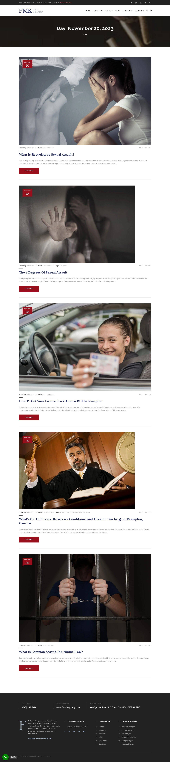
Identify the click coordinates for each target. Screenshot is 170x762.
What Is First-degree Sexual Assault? (46, 154)
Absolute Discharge (67, 512)
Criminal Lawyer (48, 512)
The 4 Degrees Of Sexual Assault (43, 272)
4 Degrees (63, 266)
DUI (44, 394)
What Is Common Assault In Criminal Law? (51, 652)
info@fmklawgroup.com (49, 2)
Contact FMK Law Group (38, 738)
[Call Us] (5, 757)
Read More (29, 171)
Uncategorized (48, 645)
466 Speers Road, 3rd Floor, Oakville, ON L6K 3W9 (115, 707)
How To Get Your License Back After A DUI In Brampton (60, 401)
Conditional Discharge (82, 512)
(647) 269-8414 (29, 2)
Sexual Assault (48, 148)
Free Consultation (66, 2)
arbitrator (30, 148)
